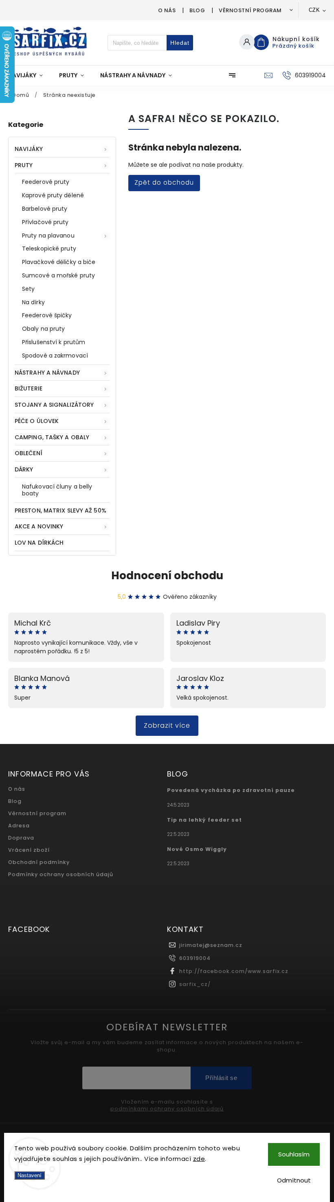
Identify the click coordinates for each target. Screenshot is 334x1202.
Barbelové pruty (45, 209)
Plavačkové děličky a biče (59, 262)
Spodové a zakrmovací (55, 355)
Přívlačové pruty (45, 222)
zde (199, 1158)
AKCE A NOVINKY (39, 526)
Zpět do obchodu (164, 182)
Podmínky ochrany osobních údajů (60, 874)
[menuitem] (29, 75)
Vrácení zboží (29, 849)
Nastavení (30, 1175)
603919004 (195, 958)
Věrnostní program (250, 10)
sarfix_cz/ (195, 984)
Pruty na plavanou (48, 235)
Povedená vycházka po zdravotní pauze (231, 790)
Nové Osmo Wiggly (197, 849)
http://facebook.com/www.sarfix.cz (233, 971)
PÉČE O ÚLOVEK (37, 421)
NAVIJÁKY (29, 149)
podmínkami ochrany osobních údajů (167, 1109)
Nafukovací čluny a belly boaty (57, 489)
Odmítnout (294, 1180)
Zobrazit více (167, 725)
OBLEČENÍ (28, 453)
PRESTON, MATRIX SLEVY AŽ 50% (60, 510)
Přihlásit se (221, 1077)
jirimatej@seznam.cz (210, 945)
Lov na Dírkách (39, 543)
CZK (314, 10)
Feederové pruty (46, 182)
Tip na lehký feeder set (204, 819)
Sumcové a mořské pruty (58, 275)
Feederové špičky (47, 315)
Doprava (21, 837)
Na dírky (33, 302)
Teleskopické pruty (49, 248)
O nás (167, 10)
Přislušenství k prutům (53, 342)
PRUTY (24, 165)
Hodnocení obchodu (167, 575)
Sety (28, 289)
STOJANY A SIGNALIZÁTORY (54, 405)
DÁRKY (24, 469)
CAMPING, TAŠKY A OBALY (52, 437)
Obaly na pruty (43, 329)
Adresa (19, 825)
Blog (197, 10)
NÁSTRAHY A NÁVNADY (47, 373)
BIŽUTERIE (28, 388)
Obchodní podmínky (39, 862)
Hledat (179, 42)
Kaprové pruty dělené (53, 195)
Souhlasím (294, 1154)
